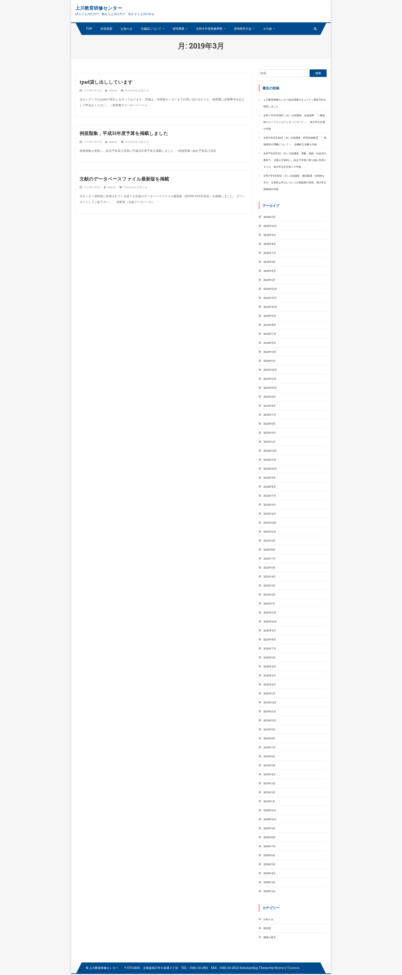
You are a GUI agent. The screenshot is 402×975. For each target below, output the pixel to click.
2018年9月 (269, 828)
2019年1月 (269, 801)
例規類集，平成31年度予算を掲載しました (124, 133)
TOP (89, 29)
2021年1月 (269, 603)
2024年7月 (269, 333)
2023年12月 (270, 369)
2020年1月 (269, 693)
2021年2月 (269, 594)
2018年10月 (269, 819)
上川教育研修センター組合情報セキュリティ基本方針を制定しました (294, 103)
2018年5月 (269, 864)
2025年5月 (269, 270)
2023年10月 (270, 387)
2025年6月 (269, 261)
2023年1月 (269, 441)
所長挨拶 (106, 29)
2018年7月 (269, 846)
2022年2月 (269, 513)
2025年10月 (270, 225)
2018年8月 (269, 837)
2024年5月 (269, 342)
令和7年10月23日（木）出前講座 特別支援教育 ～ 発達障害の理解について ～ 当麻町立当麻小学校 (294, 141)
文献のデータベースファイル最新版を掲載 (124, 179)
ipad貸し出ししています (106, 82)
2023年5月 (269, 432)
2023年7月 (269, 414)
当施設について (151, 29)
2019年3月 (269, 783)
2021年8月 (269, 549)
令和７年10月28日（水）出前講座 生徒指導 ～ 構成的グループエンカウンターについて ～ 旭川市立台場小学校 (294, 122)
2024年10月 (270, 306)
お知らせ (126, 29)
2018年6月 (269, 855)
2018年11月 (269, 810)
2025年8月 (269, 243)
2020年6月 (269, 657)
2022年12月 (270, 450)
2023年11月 (269, 378)
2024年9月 (269, 315)
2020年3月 (269, 675)
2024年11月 (270, 297)
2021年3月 (269, 585)
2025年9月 (269, 234)
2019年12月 (269, 702)
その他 (267, 29)
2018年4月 (269, 873)
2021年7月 (269, 558)
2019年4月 (269, 774)
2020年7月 (269, 648)
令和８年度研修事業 (209, 29)
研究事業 (178, 29)
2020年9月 (269, 630)
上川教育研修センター (98, 8)
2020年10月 (270, 621)
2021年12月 (269, 522)
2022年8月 (269, 486)
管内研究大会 (242, 29)
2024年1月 (269, 360)
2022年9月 (269, 477)
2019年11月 (269, 711)
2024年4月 (269, 351)
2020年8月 (269, 639)
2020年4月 (269, 666)
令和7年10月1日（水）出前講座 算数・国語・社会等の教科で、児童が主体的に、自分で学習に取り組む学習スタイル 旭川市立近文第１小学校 (294, 160)
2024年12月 (270, 288)
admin (113, 90)
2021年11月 (269, 531)
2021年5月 (269, 567)
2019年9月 (269, 729)
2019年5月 (269, 765)
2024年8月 (269, 324)
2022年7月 (269, 495)
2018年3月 (269, 882)
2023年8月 (269, 405)
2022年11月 (269, 459)
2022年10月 (270, 468)
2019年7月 (269, 747)
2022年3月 (269, 504)
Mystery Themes (286, 968)
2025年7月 (269, 252)
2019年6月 (269, 756)
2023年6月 (269, 423)
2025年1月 (269, 279)
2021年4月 (269, 576)
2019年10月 (269, 720)
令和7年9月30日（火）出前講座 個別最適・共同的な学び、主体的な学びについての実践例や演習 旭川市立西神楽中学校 (294, 182)
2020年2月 (269, 684)
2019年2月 (269, 792)
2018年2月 (269, 891)
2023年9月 (269, 396)
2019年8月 (269, 738)
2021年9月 (269, 540)
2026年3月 (269, 217)
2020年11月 (269, 612)
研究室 (267, 928)
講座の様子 (269, 937)
